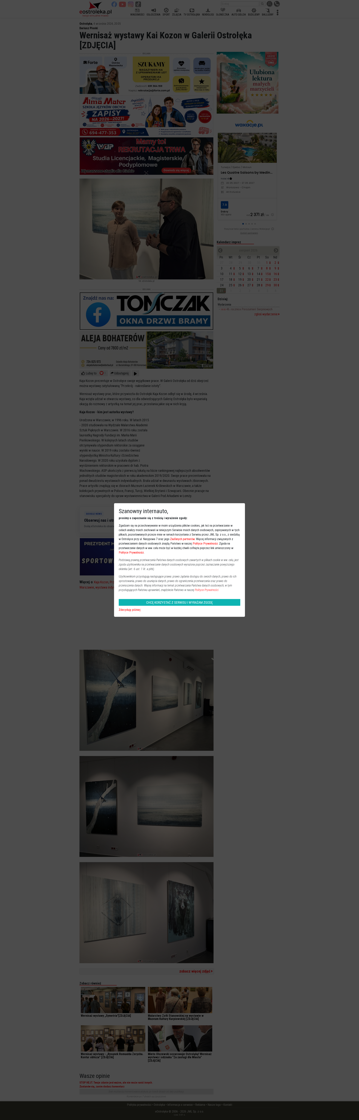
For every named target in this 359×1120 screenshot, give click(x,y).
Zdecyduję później (129, 610)
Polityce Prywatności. (207, 590)
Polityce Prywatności (205, 543)
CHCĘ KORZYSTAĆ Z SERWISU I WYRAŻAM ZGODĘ (179, 602)
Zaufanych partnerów (182, 539)
